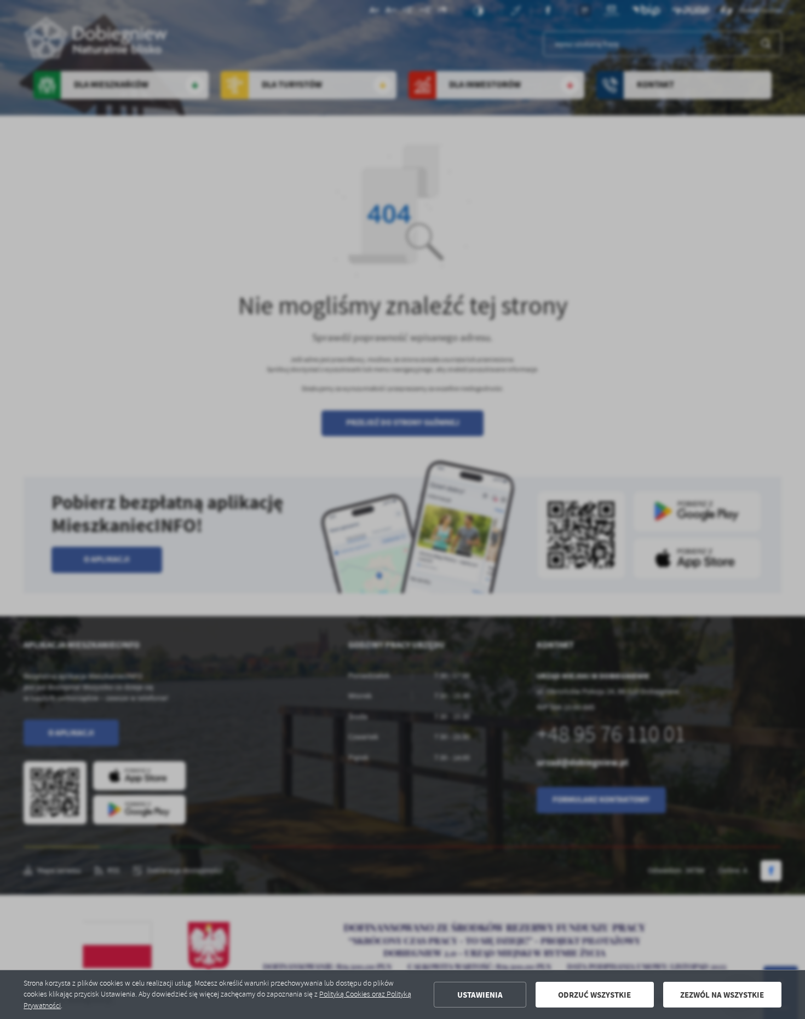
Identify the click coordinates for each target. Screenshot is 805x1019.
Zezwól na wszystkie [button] (722, 994)
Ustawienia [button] (480, 994)
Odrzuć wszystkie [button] (594, 994)
